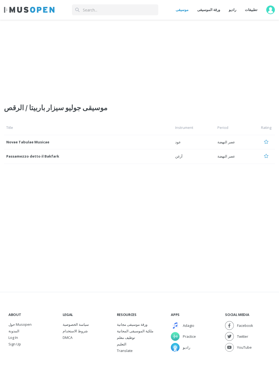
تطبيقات (251, 9)
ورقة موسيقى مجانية (132, 324)
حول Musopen (20, 324)
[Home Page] (29, 10)
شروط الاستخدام (75, 330)
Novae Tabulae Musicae (27, 142)
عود (178, 142)
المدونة (13, 330)
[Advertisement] (139, 58)
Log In (13, 337)
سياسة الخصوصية (76, 324)
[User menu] (270, 9)
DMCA (67, 337)
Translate (125, 350)
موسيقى (182, 9)
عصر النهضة (226, 142)
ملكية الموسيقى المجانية (135, 330)
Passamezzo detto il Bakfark (32, 156)
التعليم (121, 344)
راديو (232, 9)
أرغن (179, 156)
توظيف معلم (126, 337)
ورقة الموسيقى (208, 9)
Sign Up (14, 344)
